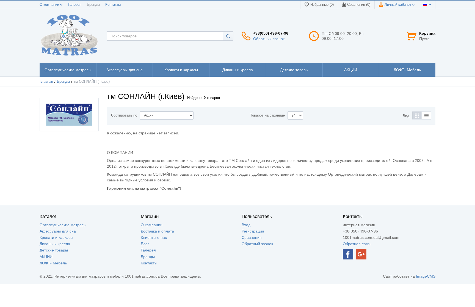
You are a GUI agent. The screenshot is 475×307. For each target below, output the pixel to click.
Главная (46, 82)
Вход (246, 225)
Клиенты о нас (154, 237)
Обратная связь (357, 244)
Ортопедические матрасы (63, 225)
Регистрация (253, 231)
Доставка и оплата (157, 231)
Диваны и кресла (55, 244)
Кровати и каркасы (56, 237)
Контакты (113, 5)
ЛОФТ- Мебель (53, 263)
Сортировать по (124, 115)
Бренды (93, 5)
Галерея (74, 5)
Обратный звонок (269, 39)
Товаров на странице (267, 115)
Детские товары (54, 250)
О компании (50, 5)
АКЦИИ (46, 257)
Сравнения (252, 237)
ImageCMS (425, 276)
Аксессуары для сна (58, 231)
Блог (145, 244)
